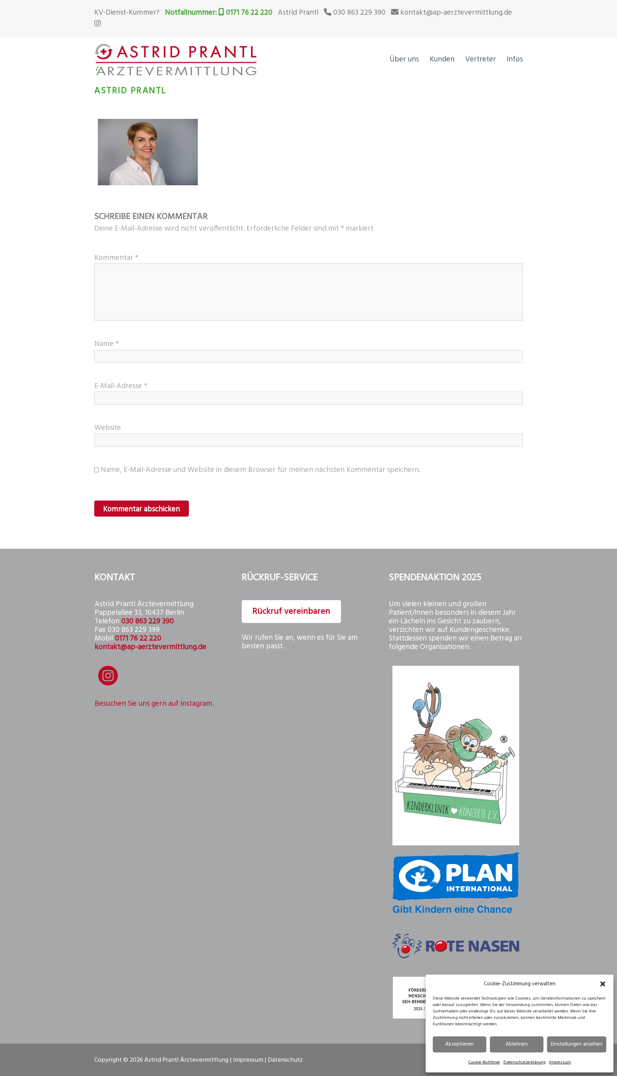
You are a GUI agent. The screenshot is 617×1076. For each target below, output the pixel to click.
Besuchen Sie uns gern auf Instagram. (154, 704)
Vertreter (480, 59)
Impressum (560, 1062)
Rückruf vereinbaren (291, 611)
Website (107, 428)
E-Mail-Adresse (120, 386)
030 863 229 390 (359, 13)
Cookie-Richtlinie (484, 1062)
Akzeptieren (459, 1044)
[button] (602, 983)
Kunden (442, 59)
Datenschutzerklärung (524, 1062)
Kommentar (116, 258)
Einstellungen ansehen (576, 1044)
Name (106, 344)
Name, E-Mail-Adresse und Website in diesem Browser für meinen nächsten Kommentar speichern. (260, 470)
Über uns (404, 59)
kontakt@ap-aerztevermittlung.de (456, 13)
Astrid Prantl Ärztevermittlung (186, 1060)
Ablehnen (517, 1044)
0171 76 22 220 (249, 13)
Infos (515, 59)
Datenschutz (285, 1060)
